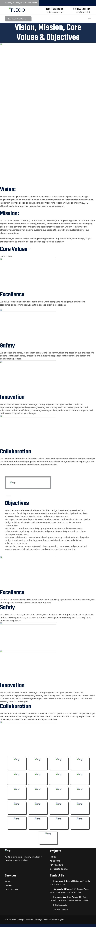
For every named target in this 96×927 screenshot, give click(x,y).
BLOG (7, 881)
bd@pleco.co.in (60, 905)
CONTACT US (11, 889)
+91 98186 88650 (60, 910)
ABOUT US (55, 861)
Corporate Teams (59, 869)
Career (8, 885)
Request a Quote (17, 18)
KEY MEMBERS (56, 865)
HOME (53, 857)
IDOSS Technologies (55, 919)
